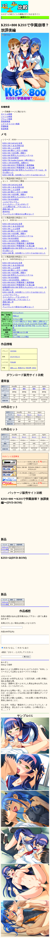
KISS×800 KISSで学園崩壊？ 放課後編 (18, 165)
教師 (19, 326)
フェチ (27, 323)
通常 (14, 388)
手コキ (40, 323)
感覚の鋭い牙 (8, 209)
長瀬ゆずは (21, 368)
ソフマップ (4, 551)
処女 (23, 326)
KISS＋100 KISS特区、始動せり (15, 163)
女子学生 (28, 326)
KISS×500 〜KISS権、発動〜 (14, 153)
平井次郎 (13, 362)
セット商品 (16, 336)
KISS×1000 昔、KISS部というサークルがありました (24, 175)
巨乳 (14, 330)
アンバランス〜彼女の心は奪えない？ (18, 214)
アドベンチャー (18, 313)
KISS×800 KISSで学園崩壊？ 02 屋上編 (18, 168)
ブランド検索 (6, 119)
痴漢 (45, 323)
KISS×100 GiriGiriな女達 (12, 143)
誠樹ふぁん (13, 368)
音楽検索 (4, 129)
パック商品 (25, 336)
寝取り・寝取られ (39, 321)
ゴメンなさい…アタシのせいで (15, 204)
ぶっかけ (16, 321)
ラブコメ (16, 319)
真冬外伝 (6, 212)
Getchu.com (5, 547)
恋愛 (21, 319)
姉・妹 (15, 326)
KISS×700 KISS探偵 (10, 158)
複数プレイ (23, 321)
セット (19, 414)
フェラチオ (34, 323)
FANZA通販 (5, 549)
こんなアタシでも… (10, 202)
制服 (18, 332)
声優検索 (4, 126)
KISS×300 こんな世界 (11, 148)
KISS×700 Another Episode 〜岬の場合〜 (18, 160)
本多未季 (28, 368)
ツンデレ (39, 326)
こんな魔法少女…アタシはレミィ (16, 207)
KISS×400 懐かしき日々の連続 (15, 150)
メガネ (15, 334)
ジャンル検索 (6, 116)
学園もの (16, 316)
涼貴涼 (34, 368)
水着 (14, 332)
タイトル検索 (6, 114)
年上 (44, 326)
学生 (33, 326)
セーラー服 (24, 332)
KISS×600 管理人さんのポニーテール (17, 155)
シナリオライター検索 (10, 124)
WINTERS (13, 351)
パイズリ (21, 323)
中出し (30, 321)
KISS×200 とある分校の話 (13, 146)
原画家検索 (5, 121)
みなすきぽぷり (15, 356)
